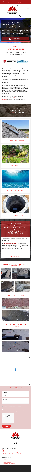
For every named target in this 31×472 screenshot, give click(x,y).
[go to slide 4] (17, 306)
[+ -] (15, 371)
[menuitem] (5, 459)
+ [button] (2, 358)
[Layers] (29, 358)
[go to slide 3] (16, 306)
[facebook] (15, 443)
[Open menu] (28, 9)
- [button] (2, 360)
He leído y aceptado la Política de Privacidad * (12, 406)
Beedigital (28, 469)
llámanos (11, 113)
